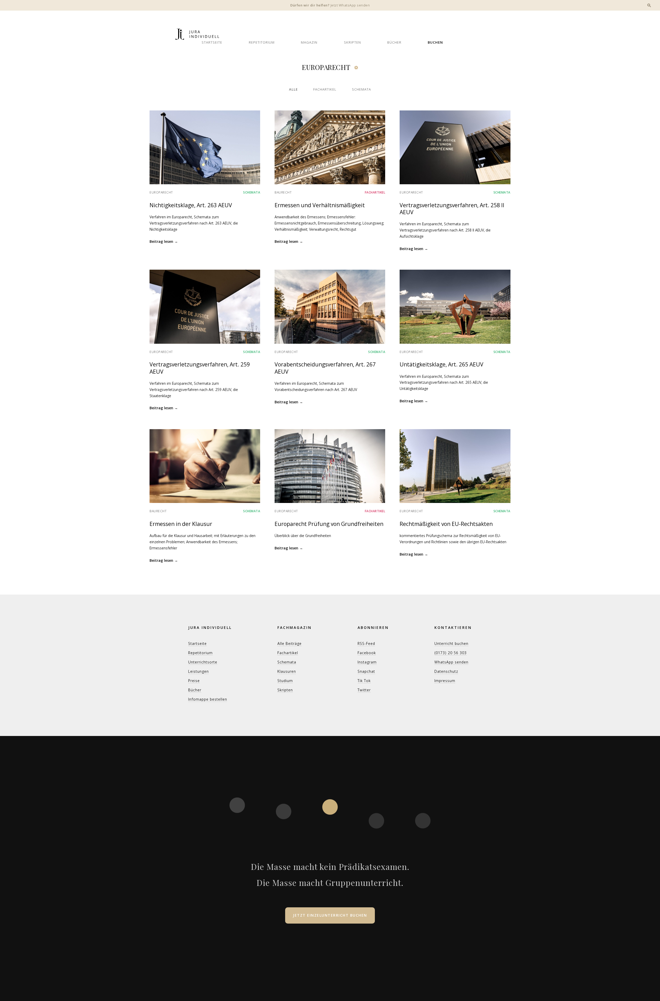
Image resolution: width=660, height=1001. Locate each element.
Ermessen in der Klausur (181, 523)
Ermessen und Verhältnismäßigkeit (320, 205)
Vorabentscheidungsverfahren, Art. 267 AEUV (325, 368)
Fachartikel (324, 89)
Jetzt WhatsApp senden (350, 5)
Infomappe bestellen (207, 699)
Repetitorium (262, 42)
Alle (293, 89)
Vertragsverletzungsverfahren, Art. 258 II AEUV (452, 209)
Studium (285, 680)
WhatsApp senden (451, 662)
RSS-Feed (366, 643)
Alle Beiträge (289, 643)
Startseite (212, 42)
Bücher (394, 42)
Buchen (435, 42)
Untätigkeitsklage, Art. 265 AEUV (441, 364)
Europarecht (161, 192)
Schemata (361, 89)
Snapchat (366, 671)
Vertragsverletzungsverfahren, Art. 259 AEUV (200, 368)
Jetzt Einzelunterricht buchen (330, 915)
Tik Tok (364, 680)
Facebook (367, 652)
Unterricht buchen (451, 643)
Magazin (309, 42)
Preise (194, 680)
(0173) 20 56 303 (450, 652)
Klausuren (286, 671)
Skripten (352, 42)
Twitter (364, 689)
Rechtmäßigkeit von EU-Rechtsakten (446, 523)
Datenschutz (446, 671)
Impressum (444, 680)
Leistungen (198, 671)
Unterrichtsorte (202, 662)
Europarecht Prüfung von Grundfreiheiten (329, 523)
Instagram (367, 662)
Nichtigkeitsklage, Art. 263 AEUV (191, 205)
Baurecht (283, 192)
